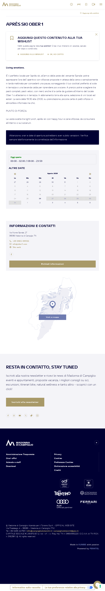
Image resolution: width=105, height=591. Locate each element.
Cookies (58, 458)
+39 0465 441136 (21, 241)
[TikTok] (31, 415)
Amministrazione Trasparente (20, 454)
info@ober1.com (20, 244)
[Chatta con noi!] (97, 585)
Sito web (17, 247)
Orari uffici (11, 458)
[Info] (71, 4)
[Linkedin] (37, 415)
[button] (96, 442)
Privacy (58, 454)
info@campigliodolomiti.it (39, 531)
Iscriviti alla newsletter (25, 402)
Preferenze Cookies (63, 462)
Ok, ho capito (57, 54)
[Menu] (101, 4)
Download (11, 466)
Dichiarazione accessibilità (67, 466)
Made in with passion (84, 544)
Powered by (88, 548)
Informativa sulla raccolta (26, 587)
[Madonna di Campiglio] (11, 4)
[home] (19, 442)
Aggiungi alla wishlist (90, 13)
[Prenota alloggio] (78, 4)
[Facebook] (8, 415)
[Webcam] (93, 4)
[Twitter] (26, 415)
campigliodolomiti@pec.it (66, 531)
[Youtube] (20, 415)
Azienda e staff (13, 462)
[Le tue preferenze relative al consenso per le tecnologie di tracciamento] (100, 586)
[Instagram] (14, 415)
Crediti (57, 470)
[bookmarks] (86, 4)
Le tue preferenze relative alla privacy (65, 587)
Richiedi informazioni (52, 264)
